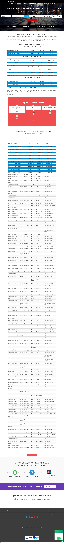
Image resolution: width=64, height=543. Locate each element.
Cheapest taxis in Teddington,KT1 (24, 296)
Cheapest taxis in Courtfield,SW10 (24, 386)
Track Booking (11, 3)
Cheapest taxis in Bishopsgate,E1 (24, 217)
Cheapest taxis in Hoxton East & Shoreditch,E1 (37, 217)
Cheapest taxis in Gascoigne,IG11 (24, 288)
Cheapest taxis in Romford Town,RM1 (13, 340)
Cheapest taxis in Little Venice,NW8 (35, 338)
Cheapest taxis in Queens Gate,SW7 (35, 411)
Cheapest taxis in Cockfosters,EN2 (48, 263)
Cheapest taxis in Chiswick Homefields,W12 (36, 443)
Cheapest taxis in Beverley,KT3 (48, 298)
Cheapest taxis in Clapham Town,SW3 (36, 407)
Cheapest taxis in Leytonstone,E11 (24, 222)
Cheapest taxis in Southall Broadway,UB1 (36, 426)
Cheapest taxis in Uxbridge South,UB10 (36, 429)
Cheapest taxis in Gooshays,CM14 (35, 186)
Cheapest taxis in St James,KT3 (12, 300)
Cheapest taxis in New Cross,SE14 (12, 363)
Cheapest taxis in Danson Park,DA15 (24, 207)
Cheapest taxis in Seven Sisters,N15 (48, 313)
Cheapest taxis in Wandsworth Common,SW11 (12, 388)
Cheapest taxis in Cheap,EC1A (35, 251)
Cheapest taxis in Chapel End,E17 (48, 236)
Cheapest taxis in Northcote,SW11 (48, 386)
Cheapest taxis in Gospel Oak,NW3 (35, 335)
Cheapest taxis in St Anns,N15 (23, 313)
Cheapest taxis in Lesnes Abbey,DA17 (49, 209)
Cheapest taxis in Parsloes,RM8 (35, 350)
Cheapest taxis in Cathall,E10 (23, 220)
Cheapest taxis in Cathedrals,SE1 (12, 352)
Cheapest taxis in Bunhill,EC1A (48, 251)
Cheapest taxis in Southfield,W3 (35, 447)
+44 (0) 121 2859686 (42, 26)
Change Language (32, 3)
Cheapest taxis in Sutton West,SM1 (13, 379)
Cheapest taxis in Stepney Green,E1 (13, 215)
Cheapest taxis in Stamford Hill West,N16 (12, 318)
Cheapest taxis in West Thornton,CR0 (49, 189)
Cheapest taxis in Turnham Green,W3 (49, 447)
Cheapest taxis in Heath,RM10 (12, 343)
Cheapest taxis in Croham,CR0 (48, 191)
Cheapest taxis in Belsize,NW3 (48, 335)
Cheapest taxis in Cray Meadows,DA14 (36, 203)
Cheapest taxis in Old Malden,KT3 (48, 300)
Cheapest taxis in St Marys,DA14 (48, 203)
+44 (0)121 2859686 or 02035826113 (39, 510)
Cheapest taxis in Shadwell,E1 (23, 213)
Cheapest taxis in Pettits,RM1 (35, 340)
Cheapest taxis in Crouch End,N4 (48, 323)
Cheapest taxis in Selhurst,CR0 (24, 189)
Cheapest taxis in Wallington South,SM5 (49, 382)
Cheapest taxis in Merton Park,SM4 (35, 382)
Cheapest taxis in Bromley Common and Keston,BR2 (13, 178)
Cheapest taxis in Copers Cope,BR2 (35, 176)
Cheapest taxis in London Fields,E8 (48, 246)
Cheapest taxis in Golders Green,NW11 (24, 331)
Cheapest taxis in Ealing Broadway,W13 (13, 445)
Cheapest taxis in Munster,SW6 (12, 411)
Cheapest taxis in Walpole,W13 (48, 443)
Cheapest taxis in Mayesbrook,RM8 (24, 350)
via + (27, 16)
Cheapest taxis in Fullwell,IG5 (23, 291)
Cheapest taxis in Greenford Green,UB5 (36, 434)
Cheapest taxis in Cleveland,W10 (12, 438)
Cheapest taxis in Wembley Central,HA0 (49, 268)
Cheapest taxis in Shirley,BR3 (48, 180)
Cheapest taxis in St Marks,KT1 (24, 294)
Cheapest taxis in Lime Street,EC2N (13, 257)
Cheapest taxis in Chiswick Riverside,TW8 (11, 426)
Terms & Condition (28, 534)
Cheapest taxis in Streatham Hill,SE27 (49, 376)
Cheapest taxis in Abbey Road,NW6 (24, 338)
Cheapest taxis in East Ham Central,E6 (36, 246)
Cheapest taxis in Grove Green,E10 (12, 220)
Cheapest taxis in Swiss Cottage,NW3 (13, 337)
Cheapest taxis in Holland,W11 (23, 441)
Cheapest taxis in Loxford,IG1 (35, 285)
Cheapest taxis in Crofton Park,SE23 (24, 374)
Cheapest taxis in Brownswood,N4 (12, 323)
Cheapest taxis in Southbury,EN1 (48, 260)
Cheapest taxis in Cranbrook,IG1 (24, 286)
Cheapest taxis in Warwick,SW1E (12, 403)
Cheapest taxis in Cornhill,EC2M (35, 255)
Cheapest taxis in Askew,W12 (48, 441)
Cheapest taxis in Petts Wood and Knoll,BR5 (12, 182)
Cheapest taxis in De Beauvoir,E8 (48, 248)
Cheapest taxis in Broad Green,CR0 (48, 188)
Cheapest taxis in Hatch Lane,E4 (24, 243)
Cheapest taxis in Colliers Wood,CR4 (13, 200)
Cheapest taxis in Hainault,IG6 (48, 291)
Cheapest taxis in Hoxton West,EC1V (49, 253)
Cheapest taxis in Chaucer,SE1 (23, 352)
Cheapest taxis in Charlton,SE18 (35, 369)
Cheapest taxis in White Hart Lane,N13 (36, 312)
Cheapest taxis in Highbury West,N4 (24, 323)
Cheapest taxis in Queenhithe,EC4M (24, 260)
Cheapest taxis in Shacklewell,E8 (24, 248)
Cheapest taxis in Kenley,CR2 (23, 195)
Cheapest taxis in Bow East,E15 (24, 234)
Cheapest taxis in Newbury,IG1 (35, 286)
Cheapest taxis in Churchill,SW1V (12, 405)
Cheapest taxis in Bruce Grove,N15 (48, 315)
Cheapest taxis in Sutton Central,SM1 (49, 377)
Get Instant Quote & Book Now (50, 486)
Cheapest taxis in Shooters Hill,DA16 (24, 209)
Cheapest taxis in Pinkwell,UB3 (48, 432)
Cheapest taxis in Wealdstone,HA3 (35, 276)
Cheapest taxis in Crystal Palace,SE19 (36, 371)
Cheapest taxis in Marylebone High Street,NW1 (12, 329)
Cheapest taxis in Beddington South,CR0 (25, 191)
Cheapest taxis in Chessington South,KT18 (12, 298)
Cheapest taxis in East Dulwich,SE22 (13, 374)
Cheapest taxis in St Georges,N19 (35, 320)
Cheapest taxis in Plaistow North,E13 (49, 225)
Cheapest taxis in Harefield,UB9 (12, 436)
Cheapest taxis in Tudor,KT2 (23, 298)
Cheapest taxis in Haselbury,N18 (48, 318)
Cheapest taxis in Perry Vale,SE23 (35, 374)
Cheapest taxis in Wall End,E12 (35, 225)
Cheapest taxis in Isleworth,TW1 (12, 413)
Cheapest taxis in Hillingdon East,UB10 (49, 429)
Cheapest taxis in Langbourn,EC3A (48, 257)
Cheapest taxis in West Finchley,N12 (24, 310)
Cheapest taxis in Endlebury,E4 (12, 243)
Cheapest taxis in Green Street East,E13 (25, 228)
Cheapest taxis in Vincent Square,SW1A (49, 401)
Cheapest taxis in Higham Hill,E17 (48, 238)
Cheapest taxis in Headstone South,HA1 (13, 271)
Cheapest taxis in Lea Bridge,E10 (12, 222)
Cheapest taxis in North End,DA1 (12, 203)
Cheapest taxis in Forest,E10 (34, 220)
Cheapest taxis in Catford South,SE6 (24, 377)
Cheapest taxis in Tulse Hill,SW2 (48, 405)
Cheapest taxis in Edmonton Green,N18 (13, 320)
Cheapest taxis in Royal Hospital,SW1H (25, 403)
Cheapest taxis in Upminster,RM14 (12, 349)
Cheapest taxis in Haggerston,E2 (48, 240)
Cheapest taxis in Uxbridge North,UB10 (24, 429)
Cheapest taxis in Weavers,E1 (12, 217)
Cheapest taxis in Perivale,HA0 (23, 268)
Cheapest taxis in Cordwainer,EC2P (24, 257)
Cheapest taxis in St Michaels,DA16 (48, 207)
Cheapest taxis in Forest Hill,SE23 (48, 374)
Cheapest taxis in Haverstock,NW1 (12, 331)
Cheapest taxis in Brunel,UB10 (12, 429)
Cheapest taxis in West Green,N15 (35, 313)
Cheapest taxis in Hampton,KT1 (12, 296)
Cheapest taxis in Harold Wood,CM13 (24, 186)
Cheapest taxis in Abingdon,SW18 (48, 399)
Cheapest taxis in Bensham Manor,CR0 (36, 189)
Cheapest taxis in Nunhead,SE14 (24, 363)
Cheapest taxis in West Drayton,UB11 (13, 432)
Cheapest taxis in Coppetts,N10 (12, 307)
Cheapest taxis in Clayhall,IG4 (12, 291)
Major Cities (46, 3)
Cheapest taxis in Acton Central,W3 (24, 447)
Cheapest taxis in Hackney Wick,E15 (35, 234)
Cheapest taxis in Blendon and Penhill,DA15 (49, 205)
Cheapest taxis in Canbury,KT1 (12, 294)
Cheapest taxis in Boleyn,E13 (35, 228)
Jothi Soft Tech (38, 540)
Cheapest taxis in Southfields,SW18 (35, 399)
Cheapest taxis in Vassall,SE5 (12, 377)
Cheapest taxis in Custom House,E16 (24, 236)
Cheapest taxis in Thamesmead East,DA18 (36, 211)
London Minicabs (49, 534)
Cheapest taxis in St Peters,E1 (48, 215)
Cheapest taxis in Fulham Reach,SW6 (24, 411)
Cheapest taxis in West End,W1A (35, 445)
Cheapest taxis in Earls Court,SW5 (24, 409)
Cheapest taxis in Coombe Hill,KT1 (35, 294)
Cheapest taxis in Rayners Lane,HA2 (35, 273)
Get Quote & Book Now (32, 455)
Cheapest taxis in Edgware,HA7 (12, 283)
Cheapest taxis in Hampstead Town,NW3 (13, 335)
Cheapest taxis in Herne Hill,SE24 (12, 376)
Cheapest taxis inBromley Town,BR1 (13, 174)
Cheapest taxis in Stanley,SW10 (24, 384)
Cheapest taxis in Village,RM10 (35, 343)
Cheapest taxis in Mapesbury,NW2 (24, 333)
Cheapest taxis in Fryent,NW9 (48, 338)
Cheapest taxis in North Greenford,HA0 (13, 268)
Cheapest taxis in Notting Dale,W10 (48, 438)
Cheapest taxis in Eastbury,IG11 (35, 288)
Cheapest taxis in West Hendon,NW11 (49, 331)
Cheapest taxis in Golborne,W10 (48, 436)
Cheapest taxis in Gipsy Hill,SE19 (12, 371)
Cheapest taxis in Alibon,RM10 (23, 343)
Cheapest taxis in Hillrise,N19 (23, 320)
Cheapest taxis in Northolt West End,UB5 (49, 434)
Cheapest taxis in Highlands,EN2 (35, 263)
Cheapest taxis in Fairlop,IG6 (34, 291)
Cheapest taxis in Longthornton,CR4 (35, 197)
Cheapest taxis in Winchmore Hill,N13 (24, 312)
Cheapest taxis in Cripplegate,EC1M (35, 253)
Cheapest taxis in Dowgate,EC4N (35, 260)
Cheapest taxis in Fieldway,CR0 (12, 188)
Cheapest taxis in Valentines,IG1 (24, 285)
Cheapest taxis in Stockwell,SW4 (48, 407)
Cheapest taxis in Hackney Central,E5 (13, 246)
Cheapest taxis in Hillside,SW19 (24, 401)
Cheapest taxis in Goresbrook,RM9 (48, 350)
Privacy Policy (33, 534)
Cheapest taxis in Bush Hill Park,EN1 (13, 262)
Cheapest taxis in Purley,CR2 (12, 195)
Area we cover (52, 3)
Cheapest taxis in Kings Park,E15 (48, 234)
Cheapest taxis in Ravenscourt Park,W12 (12, 443)
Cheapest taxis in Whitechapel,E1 (35, 213)
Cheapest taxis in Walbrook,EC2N (48, 255)
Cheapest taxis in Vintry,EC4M (12, 260)
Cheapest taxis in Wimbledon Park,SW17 (12, 399)
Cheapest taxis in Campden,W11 (12, 441)
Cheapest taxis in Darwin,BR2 (48, 176)
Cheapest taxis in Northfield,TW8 (24, 426)
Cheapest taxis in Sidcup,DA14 (23, 203)
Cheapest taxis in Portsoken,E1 (48, 217)
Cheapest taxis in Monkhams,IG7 (12, 293)
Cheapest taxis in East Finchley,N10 (48, 307)
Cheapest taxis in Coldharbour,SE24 (24, 376)
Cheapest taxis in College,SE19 (24, 371)
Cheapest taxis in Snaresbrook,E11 (35, 222)
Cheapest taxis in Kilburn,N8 (47, 325)
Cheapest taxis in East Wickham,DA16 (13, 209)
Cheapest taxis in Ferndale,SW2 (24, 407)
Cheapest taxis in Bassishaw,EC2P (35, 257)
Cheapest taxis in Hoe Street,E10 (48, 220)
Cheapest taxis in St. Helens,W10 (35, 438)
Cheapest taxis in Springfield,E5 (24, 246)
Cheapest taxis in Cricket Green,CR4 (48, 197)
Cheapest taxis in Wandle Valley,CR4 (24, 200)
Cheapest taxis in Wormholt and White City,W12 (37, 441)
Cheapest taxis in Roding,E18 (35, 240)
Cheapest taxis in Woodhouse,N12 (12, 310)
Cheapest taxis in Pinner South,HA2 (48, 273)
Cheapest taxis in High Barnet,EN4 (48, 265)
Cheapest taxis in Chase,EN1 (12, 263)
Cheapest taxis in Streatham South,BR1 (25, 176)
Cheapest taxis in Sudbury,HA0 (35, 268)
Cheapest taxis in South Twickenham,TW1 (49, 413)
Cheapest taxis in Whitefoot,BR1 (12, 176)
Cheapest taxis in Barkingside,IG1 (48, 286)
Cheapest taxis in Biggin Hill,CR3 (24, 197)
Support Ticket (51, 26)
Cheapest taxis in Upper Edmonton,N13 (49, 312)
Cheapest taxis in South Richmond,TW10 (11, 416)
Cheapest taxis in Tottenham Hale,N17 (24, 318)
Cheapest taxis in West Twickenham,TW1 (36, 413)
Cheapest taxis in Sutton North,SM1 (24, 379)
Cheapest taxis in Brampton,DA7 (48, 211)
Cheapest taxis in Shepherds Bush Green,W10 (37, 436)
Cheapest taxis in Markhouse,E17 (12, 240)
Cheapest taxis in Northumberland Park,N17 (36, 318)
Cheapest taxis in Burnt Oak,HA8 (24, 283)
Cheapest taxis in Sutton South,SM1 (35, 379)
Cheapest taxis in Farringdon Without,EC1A (12, 251)
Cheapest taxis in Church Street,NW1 (35, 329)
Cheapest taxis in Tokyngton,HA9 (48, 283)
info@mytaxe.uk (50, 530)
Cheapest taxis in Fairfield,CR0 (35, 188)
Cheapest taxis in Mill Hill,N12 (48, 310)
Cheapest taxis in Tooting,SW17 (24, 399)
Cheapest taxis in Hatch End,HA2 (24, 273)
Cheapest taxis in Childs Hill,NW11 (35, 331)
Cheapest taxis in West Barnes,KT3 (24, 300)
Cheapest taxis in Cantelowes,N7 (24, 325)
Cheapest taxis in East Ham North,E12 (24, 225)
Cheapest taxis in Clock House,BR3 (35, 178)
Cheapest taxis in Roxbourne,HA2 (12, 273)
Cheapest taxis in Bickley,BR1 (35, 174)
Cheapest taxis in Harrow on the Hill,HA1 (25, 271)
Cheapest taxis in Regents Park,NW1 (24, 327)
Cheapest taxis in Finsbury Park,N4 (35, 323)
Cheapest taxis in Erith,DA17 (12, 211)
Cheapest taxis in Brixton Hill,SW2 (12, 407)
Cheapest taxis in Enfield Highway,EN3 (13, 265)
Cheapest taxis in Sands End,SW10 (35, 384)
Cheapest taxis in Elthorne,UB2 (35, 432)
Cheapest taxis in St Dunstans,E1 (48, 213)
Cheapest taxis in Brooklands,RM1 (24, 340)
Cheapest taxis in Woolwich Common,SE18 (11, 369)
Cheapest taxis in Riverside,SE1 (35, 352)
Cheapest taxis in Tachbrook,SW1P (35, 403)
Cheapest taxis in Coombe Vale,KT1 (48, 294)
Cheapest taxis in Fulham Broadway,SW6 (36, 409)
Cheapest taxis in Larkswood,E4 (35, 243)
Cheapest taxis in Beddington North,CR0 (13, 191)
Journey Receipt (24, 3)
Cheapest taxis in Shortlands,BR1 (24, 174)
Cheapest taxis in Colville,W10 (23, 438)
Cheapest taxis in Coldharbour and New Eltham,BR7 (13, 186)
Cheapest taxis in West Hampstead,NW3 (25, 337)
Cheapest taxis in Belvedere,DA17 (35, 209)
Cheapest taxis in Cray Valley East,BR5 (13, 184)
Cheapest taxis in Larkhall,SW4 (12, 409)
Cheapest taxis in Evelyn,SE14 (35, 363)
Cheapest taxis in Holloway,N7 (12, 325)
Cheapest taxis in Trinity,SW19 (12, 401)
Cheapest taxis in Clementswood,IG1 (13, 285)
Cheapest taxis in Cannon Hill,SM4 (24, 382)
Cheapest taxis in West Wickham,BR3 (36, 180)
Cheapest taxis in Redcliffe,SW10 (48, 384)
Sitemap (37, 534)
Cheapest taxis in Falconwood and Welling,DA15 (12, 207)
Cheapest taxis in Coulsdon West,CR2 (36, 195)
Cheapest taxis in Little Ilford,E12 (12, 225)
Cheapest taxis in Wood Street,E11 (48, 222)
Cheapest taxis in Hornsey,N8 (35, 325)
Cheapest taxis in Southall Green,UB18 (24, 432)
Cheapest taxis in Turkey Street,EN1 (24, 263)
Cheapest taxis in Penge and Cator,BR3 (13, 180)
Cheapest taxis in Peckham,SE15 (48, 363)
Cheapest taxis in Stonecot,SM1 (48, 379)
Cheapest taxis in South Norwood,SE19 (49, 371)
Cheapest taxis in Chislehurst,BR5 (24, 184)
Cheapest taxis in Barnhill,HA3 (12, 276)
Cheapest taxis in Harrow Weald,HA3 (48, 276)
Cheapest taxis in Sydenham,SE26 (35, 376)
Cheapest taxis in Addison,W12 (23, 443)
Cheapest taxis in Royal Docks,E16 (12, 236)
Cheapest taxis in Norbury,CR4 (48, 200)
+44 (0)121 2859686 (35, 530)
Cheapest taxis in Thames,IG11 (12, 288)
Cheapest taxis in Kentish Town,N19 (48, 320)
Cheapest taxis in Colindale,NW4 (35, 337)
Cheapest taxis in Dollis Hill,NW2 (48, 333)
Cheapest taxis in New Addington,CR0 (49, 186)
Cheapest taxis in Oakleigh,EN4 (35, 265)
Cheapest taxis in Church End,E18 (24, 240)
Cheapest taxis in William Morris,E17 (35, 238)
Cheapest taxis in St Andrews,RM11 (13, 345)
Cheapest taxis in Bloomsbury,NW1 (48, 327)
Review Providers (18, 3)
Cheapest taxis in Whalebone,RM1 (48, 340)
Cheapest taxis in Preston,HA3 (23, 276)
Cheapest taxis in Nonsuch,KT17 (35, 296)
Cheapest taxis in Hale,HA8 (34, 283)
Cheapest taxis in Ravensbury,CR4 (35, 200)
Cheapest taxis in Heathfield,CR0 (35, 191)
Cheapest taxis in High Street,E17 (12, 238)
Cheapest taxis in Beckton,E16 (35, 236)
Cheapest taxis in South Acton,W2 (48, 445)
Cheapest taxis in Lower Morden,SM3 (13, 382)
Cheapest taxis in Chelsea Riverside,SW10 (11, 384)
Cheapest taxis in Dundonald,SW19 (35, 401)
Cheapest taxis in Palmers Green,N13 (13, 312)
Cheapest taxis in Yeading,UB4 (12, 434)
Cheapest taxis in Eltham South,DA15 (36, 205)
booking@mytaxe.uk (26, 26)
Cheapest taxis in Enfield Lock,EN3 (24, 265)
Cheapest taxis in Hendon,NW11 (12, 333)
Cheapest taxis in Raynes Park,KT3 (35, 300)
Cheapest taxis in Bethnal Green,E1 (35, 215)
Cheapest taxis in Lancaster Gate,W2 (13, 447)
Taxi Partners (39, 3)
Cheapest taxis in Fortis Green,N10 (24, 307)
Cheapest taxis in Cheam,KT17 (48, 296)
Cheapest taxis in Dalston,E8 (12, 248)
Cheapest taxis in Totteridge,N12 (35, 310)
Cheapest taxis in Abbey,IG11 (48, 288)
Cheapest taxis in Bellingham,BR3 (24, 180)
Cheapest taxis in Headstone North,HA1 (49, 271)
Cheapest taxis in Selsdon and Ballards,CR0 (12, 193)
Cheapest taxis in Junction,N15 (23, 315)
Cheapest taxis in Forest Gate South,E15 (12, 234)
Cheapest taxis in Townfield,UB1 (48, 426)
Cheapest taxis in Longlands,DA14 (12, 205)
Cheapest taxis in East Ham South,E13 (49, 228)
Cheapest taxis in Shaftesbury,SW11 (35, 386)
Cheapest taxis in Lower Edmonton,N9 (13, 327)
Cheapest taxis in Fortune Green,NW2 (36, 333)
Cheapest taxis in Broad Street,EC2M (24, 255)
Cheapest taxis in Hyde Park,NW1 (48, 329)
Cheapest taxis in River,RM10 (48, 343)
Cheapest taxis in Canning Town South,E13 (12, 228)
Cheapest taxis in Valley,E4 (47, 243)
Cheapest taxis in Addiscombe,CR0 (24, 188)
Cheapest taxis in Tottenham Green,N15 (36, 315)
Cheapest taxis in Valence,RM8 (12, 350)
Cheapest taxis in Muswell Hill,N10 (35, 307)
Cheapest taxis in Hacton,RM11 (12, 347)
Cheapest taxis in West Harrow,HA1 (35, 271)
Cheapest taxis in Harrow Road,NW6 (48, 337)
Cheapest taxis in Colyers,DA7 (12, 213)
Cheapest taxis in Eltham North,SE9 (35, 377)
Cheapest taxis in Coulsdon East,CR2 (13, 197)
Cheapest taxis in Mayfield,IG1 (48, 285)
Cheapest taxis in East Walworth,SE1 (49, 352)
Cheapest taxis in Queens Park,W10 (24, 436)
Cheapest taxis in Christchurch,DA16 (35, 207)
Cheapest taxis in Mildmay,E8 (35, 248)
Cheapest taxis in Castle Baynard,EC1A (25, 251)
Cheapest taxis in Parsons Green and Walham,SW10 (13, 386)
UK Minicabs (15, 534)
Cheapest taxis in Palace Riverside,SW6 (49, 409)
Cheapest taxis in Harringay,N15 (12, 315)
